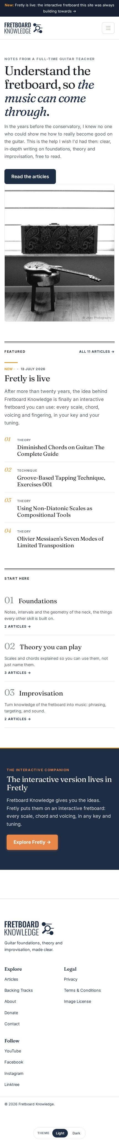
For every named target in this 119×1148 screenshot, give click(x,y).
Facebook (13, 1062)
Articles (11, 979)
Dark (76, 1133)
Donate (11, 1012)
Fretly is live (27, 378)
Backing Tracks (18, 990)
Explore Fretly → (32, 842)
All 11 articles (97, 351)
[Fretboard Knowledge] (29, 928)
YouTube (12, 1051)
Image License (77, 1001)
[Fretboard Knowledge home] (23, 28)
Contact (12, 1023)
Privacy (70, 979)
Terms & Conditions (82, 990)
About (10, 1001)
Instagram (14, 1073)
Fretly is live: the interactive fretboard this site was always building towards (59, 8)
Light (60, 1133)
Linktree (11, 1084)
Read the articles (30, 176)
